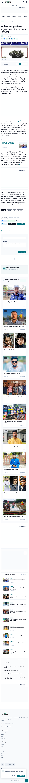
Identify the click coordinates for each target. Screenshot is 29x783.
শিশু (21, 210)
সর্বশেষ (3, 16)
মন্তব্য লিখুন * (5, 241)
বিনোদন (2, 753)
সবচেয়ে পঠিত (20, 660)
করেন (20, 165)
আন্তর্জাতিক (20, 16)
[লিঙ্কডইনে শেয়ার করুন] (12, 39)
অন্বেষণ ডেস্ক (5, 36)
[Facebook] (2, 764)
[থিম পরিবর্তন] (23, 2)
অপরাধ (2, 21)
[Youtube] (10, 764)
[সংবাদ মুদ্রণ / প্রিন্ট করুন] (17, 39)
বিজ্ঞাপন (2, 736)
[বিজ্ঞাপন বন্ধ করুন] (26, 8)
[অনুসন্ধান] (26, 2)
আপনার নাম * (5, 236)
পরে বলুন (13, 775)
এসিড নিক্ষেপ (9, 210)
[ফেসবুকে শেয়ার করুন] (4, 39)
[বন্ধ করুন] (24, 770)
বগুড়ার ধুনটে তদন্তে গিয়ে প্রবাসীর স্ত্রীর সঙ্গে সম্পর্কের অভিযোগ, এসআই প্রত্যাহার (9, 144)
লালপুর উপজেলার (20, 121)
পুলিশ (18, 210)
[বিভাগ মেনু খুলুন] (2, 2)
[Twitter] (6, 764)
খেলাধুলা (2, 757)
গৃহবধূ (14, 210)
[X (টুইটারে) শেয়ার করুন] (9, 39)
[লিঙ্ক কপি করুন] (14, 39)
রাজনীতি (14, 16)
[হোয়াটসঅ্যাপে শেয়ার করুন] (7, 39)
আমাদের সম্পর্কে (3, 732)
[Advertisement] (14, 8)
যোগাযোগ (2, 734)
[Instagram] (13, 764)
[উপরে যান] (26, 780)
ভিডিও (2, 750)
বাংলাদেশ (8, 16)
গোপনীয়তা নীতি (3, 738)
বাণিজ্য (25, 16)
